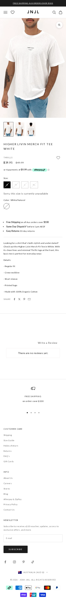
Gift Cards (9, 461)
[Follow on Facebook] (5, 562)
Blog (6, 494)
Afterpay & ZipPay (12, 499)
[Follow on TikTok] (32, 562)
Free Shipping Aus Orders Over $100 (33, 3)
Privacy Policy (11, 504)
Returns (8, 451)
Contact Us (9, 509)
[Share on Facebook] (14, 299)
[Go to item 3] (31, 129)
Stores (7, 488)
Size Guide (9, 440)
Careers (8, 483)
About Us (8, 478)
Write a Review (47, 342)
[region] (33, 396)
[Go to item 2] (20, 129)
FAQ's (7, 456)
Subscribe (16, 549)
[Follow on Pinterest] (23, 562)
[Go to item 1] (8, 129)
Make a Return (11, 445)
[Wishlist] (12, 12)
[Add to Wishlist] (33, 158)
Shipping (8, 435)
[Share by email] (29, 299)
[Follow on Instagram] (14, 562)
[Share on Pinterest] (24, 299)
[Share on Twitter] (19, 299)
